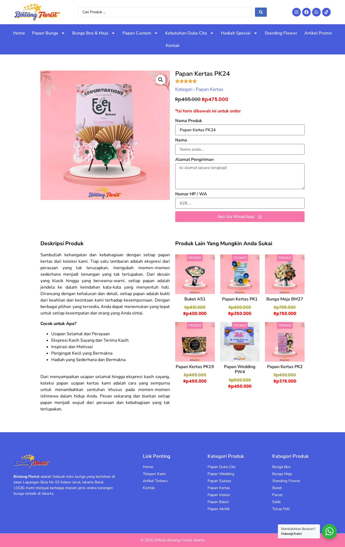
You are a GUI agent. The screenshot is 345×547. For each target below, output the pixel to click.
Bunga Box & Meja (90, 33)
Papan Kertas (209, 89)
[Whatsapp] (316, 12)
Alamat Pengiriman (194, 159)
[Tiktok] (326, 12)
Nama (181, 140)
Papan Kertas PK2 (285, 367)
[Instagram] (296, 12)
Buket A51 (195, 299)
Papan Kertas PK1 (240, 299)
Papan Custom (136, 33)
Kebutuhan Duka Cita (186, 33)
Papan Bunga (45, 33)
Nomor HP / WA (191, 194)
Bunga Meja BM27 (284, 299)
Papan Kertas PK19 (195, 367)
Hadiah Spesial (236, 33)
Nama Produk (188, 121)
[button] (160, 80)
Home (19, 33)
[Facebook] (306, 12)
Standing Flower (281, 33)
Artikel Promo (318, 33)
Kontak (173, 46)
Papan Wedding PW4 (240, 369)
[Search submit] (261, 12)
